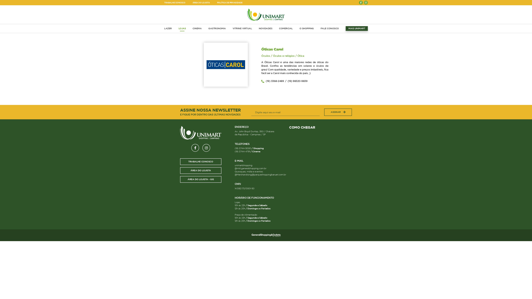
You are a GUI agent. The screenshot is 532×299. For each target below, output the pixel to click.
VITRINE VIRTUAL (242, 28)
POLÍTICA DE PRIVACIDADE (229, 3)
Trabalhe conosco (200, 162)
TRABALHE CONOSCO (174, 3)
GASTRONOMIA (217, 28)
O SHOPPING (307, 28)
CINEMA (197, 28)
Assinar (336, 112)
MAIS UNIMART (356, 28)
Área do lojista (200, 170)
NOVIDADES (265, 28)
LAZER (168, 28)
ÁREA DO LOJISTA (201, 3)
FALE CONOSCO (330, 28)
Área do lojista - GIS (201, 179)
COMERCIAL (286, 28)
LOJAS (182, 28)
